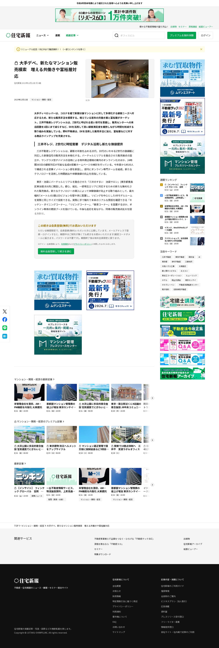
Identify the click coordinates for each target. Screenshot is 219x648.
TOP (16, 526)
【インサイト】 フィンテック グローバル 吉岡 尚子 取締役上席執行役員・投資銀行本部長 (29, 493)
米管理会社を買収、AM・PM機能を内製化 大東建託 (28, 405)
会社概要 (116, 585)
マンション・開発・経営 (32, 526)
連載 (57, 35)
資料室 (164, 611)
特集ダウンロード (102, 554)
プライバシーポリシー (83, 244)
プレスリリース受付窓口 (172, 616)
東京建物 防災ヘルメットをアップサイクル (61, 447)
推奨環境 (165, 590)
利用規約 (64, 244)
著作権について (119, 616)
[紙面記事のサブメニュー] (77, 35)
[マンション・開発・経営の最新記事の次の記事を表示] (152, 398)
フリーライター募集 (170, 621)
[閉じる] (201, 49)
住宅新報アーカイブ (193, 543)
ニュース (41, 35)
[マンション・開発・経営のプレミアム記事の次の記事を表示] (152, 440)
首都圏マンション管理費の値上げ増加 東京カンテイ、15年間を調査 (61, 407)
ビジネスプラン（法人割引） (174, 601)
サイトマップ (118, 632)
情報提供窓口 (167, 626)
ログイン (206, 35)
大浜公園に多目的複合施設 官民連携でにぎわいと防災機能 (93, 407)
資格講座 (193, 27)
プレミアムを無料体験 (182, 35)
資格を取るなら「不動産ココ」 (109, 543)
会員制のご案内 (168, 596)
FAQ (114, 621)
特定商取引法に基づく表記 (125, 601)
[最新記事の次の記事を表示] (152, 485)
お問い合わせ (118, 626)
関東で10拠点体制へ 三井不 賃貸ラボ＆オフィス (126, 447)
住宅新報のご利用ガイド (172, 585)
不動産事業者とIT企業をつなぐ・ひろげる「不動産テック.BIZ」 (124, 538)
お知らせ (116, 590)
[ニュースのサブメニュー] (47, 35)
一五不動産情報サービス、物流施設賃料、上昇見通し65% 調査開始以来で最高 (60, 491)
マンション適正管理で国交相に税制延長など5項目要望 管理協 (94, 449)
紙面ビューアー (206, 27)
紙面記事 (71, 35)
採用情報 (116, 596)
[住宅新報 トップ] (18, 35)
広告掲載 (165, 606)
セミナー (182, 27)
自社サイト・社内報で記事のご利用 (177, 632)
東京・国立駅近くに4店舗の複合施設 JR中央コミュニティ (126, 407)
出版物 (173, 27)
